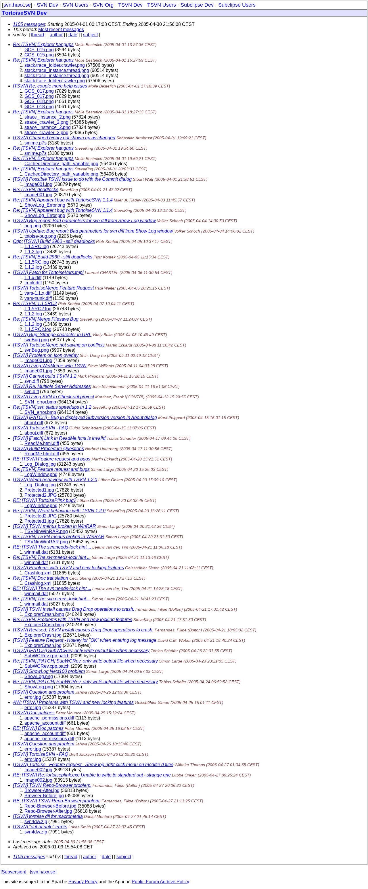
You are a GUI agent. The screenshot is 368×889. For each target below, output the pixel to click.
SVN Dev (47, 5)
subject (90, 34)
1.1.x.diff (32, 277)
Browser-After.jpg (42, 790)
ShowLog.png (38, 676)
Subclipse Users (237, 5)
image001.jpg (38, 184)
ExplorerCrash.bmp (44, 614)
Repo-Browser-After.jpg (48, 811)
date (72, 34)
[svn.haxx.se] (43, 871)
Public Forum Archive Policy (160, 881)
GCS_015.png (39, 49)
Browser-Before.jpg (44, 795)
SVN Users (75, 5)
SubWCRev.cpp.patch (47, 655)
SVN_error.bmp (40, 401)
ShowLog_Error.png (44, 205)
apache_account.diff (45, 723)
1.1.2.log (33, 251)
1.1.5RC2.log (37, 308)
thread (37, 34)
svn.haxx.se (17, 5)
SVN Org (103, 5)
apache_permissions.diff (49, 717)
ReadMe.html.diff (41, 443)
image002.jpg (38, 769)
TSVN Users (161, 5)
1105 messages (29, 24)
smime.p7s (35, 142)
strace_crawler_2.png (46, 122)
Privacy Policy (82, 881)
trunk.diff (33, 282)
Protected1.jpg (39, 490)
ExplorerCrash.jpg (43, 635)
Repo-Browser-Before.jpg (50, 806)
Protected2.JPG (40, 495)
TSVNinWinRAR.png (46, 531)
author (56, 34)
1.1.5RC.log (36, 246)
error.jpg (32, 697)
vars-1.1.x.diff (37, 293)
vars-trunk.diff (38, 298)
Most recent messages (61, 29)
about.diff (33, 422)
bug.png (32, 225)
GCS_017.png (39, 91)
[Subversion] (13, 871)
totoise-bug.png (40, 236)
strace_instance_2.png (47, 117)
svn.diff (31, 381)
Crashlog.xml (37, 572)
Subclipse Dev (197, 5)
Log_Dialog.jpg (40, 464)
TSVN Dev (130, 5)
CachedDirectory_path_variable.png (61, 163)
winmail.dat (36, 552)
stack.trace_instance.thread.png (56, 70)
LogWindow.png (40, 474)
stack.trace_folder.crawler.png (54, 65)
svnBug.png (36, 339)
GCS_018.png (39, 101)
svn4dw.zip (35, 821)
